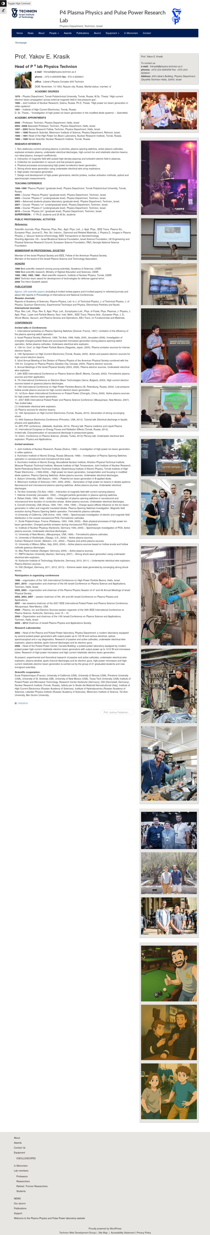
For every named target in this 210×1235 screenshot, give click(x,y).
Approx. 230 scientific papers (30, 291)
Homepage (21, 42)
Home (20, 33)
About (41, 33)
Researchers (23, 1181)
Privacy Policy (144, 1232)
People (53, 33)
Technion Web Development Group (77, 1232)
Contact (147, 33)
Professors (22, 1176)
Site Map (103, 1232)
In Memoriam (131, 33)
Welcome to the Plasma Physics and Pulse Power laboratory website (49, 1218)
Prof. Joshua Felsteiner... (116, 712)
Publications (82, 33)
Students (21, 1191)
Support (18, 1213)
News (30, 33)
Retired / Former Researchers (32, 1186)
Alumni (97, 33)
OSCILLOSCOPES (26, 1158)
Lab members (21, 1170)
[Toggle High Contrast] (3, 3)
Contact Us (19, 1147)
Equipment (112, 33)
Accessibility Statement (123, 1232)
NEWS (17, 1198)
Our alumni (19, 1203)
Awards (68, 33)
